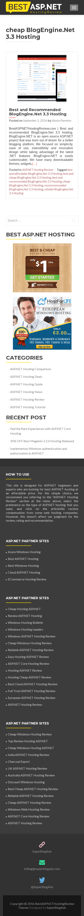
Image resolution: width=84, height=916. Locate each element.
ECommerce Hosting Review (27, 579)
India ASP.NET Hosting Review (28, 755)
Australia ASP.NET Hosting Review (31, 775)
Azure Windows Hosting (24, 552)
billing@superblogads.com (42, 869)
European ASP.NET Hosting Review (31, 697)
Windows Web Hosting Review (29, 809)
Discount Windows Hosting (26, 782)
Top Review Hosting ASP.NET (28, 741)
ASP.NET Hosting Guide (26, 384)
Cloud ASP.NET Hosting (24, 572)
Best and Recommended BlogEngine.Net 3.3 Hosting (37, 111)
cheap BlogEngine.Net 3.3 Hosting (39, 183)
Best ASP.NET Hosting (23, 558)
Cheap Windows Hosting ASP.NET (31, 748)
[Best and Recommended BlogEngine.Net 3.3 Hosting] (42, 79)
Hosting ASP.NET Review (25, 670)
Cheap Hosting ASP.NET (24, 609)
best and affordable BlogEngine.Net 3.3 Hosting (40, 171)
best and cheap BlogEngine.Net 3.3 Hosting (41, 175)
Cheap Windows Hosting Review (30, 643)
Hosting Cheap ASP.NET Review (29, 677)
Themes (23, 907)
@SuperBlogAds (42, 887)
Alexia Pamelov (61, 120)
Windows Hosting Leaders (25, 629)
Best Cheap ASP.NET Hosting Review (33, 789)
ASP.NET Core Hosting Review (28, 663)
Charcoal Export (19, 761)
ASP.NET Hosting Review (37, 169)
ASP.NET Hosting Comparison (30, 369)
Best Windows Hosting (23, 565)
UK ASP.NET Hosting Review (27, 768)
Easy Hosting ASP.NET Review (28, 656)
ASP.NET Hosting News (26, 392)
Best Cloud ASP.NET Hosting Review (32, 684)
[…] (34, 163)
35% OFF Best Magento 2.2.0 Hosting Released (42, 441)
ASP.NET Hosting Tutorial (27, 407)
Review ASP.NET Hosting (25, 615)
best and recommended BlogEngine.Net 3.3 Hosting (36, 179)
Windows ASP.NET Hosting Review (31, 636)
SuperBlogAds (42, 851)
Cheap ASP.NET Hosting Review (29, 802)
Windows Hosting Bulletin (25, 622)
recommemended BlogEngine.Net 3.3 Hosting (37, 187)
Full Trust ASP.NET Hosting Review (31, 691)
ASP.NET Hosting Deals (26, 376)
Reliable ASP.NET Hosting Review (31, 650)
